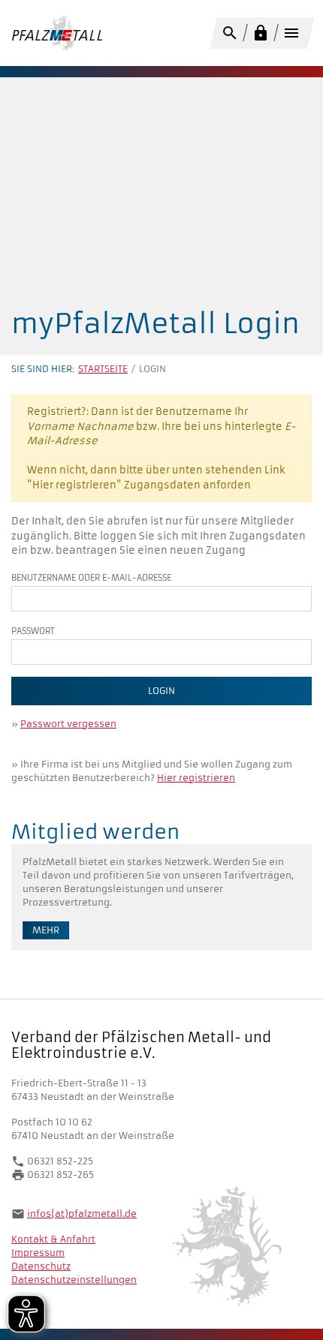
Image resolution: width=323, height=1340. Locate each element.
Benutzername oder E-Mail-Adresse (91, 577)
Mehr (45, 930)
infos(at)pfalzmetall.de (82, 1213)
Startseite (103, 368)
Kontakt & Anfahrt (53, 1239)
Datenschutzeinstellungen (74, 1279)
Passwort (33, 631)
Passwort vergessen (68, 723)
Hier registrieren (196, 777)
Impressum (38, 1252)
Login (161, 690)
